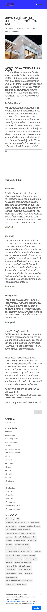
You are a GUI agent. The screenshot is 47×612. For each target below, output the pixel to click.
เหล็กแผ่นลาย (9, 499)
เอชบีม (20, 573)
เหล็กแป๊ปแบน (9, 491)
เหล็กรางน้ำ (8, 477)
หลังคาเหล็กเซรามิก (11, 442)
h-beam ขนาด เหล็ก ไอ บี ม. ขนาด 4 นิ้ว (17, 522)
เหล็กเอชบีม (9, 563)
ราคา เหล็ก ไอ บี (30, 533)
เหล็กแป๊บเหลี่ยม (10, 488)
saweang (11, 28)
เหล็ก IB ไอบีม (9, 456)
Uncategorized (10, 435)
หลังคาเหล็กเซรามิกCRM (12, 552)
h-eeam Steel (35, 522)
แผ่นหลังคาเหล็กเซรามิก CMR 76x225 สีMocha (19, 581)
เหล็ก (13, 555)
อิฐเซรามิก (8, 446)
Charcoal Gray (10, 519)
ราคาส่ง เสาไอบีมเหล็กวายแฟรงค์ (15, 533)
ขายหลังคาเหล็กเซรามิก (33, 526)
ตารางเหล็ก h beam (24, 530)
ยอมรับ (36, 608)
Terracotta (22, 526)
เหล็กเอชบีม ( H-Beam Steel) (22, 563)
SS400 (14, 526)
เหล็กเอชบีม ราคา (10, 570)
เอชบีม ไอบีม (28, 573)
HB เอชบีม (8, 432)
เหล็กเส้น (7, 484)
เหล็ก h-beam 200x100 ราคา (26, 555)
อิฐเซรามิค (37, 552)
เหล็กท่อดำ (8, 474)
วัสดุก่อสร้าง (9, 537)
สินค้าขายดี (18, 537)
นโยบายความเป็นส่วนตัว (13, 601)
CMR (18, 519)
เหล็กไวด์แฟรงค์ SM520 (12, 506)
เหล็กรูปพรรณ (9, 481)
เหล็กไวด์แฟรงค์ (10, 502)
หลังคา (34, 537)
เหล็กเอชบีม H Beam (25, 566)
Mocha (8, 526)
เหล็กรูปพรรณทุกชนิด (31, 559)
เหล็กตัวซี (8, 470)
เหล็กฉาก (8, 467)
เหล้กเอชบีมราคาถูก (11, 573)
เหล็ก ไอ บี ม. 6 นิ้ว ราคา (24, 570)
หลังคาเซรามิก (32, 541)
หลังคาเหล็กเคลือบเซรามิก (22, 544)
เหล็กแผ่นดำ (9, 495)
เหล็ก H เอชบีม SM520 (12, 449)
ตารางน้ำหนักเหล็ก (11, 530)
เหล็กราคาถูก (18, 559)
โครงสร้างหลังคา (10, 584)
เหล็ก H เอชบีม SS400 (12, 453)
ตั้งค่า (34, 604)
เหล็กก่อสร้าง (9, 460)
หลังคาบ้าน (9, 541)
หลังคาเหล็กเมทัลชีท (26, 552)
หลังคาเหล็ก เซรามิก (24, 548)
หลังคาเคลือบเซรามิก (19, 541)
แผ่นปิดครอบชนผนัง (11, 577)
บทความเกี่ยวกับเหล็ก (12, 31)
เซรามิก (8, 555)
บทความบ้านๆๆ (31, 28)
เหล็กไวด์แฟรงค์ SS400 (12, 509)
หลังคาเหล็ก (9, 544)
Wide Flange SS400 (12, 439)
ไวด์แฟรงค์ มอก (21, 584)
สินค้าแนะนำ (26, 537)
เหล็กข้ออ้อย (9, 463)
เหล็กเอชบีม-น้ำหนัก (11, 566)
